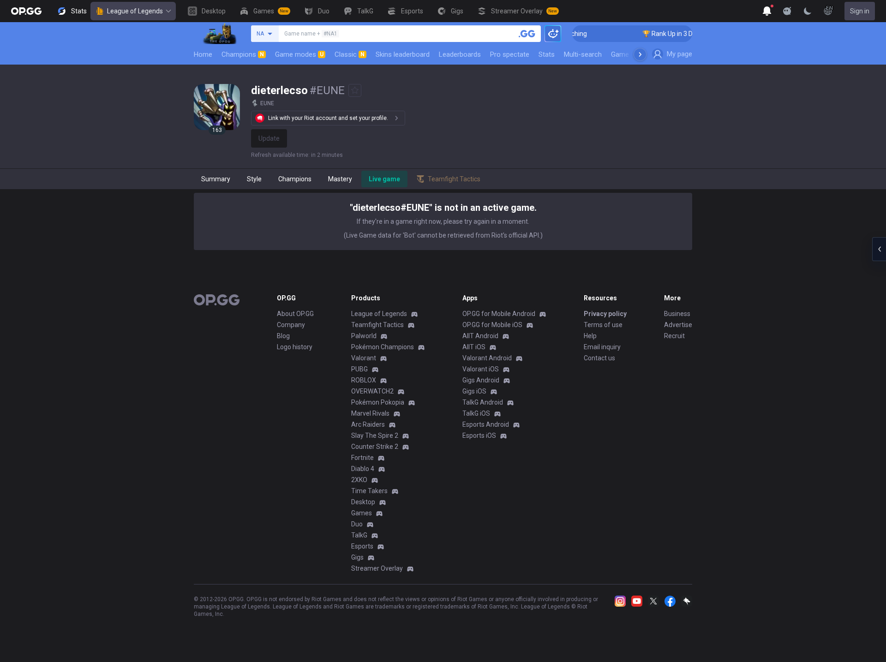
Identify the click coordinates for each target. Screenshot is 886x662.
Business (677, 313)
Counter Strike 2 (374, 446)
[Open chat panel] (879, 249)
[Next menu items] (640, 54)
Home (203, 54)
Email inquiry (602, 347)
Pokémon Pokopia (377, 402)
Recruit (674, 336)
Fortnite (362, 457)
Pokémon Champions (382, 347)
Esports (362, 546)
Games (361, 513)
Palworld (364, 336)
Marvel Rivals (370, 413)
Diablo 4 (362, 468)
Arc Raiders (368, 424)
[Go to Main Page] (26, 11)
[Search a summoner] (527, 33)
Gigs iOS (474, 391)
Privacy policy (605, 313)
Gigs (357, 557)
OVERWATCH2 (372, 391)
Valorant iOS (480, 369)
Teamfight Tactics (377, 324)
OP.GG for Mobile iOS (492, 324)
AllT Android (480, 336)
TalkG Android (482, 402)
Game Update (631, 54)
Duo (357, 524)
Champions (243, 54)
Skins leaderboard (403, 54)
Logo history (294, 347)
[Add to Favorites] (354, 90)
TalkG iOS (476, 413)
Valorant (363, 358)
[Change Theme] (807, 11)
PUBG (359, 369)
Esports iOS (479, 435)
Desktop (363, 502)
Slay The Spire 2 (374, 435)
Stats (547, 54)
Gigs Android (480, 380)
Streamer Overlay (377, 568)
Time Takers (369, 491)
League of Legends (135, 11)
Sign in (859, 11)
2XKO (359, 479)
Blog (283, 336)
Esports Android (485, 424)
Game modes (299, 54)
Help (590, 336)
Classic (350, 54)
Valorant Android (487, 358)
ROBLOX (363, 380)
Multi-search (583, 54)
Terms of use (603, 324)
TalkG (359, 535)
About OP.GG (295, 313)
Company (291, 324)
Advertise (678, 324)
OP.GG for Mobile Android (498, 313)
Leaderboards (460, 54)
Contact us (599, 358)
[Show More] (767, 11)
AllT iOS (473, 347)
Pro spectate (509, 54)
